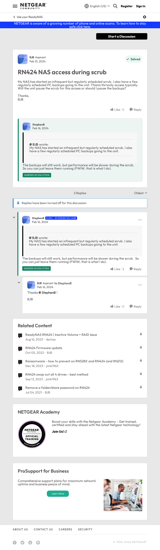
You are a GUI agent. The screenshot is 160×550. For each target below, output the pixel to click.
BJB (31, 57)
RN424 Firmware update (43, 348)
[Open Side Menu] (15, 6)
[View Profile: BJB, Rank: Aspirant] (23, 59)
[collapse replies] (14, 217)
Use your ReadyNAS (30, 17)
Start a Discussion (121, 36)
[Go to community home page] (33, 6)
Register (127, 6)
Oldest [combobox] (140, 193)
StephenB (38, 124)
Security (85, 529)
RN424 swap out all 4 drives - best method (56, 374)
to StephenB (63, 283)
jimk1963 (52, 365)
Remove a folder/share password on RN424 (57, 388)
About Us (20, 529)
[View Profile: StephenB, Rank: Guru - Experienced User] (26, 220)
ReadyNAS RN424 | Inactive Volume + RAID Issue (61, 334)
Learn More (58, 493)
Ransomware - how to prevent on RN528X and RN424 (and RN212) (74, 361)
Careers (65, 529)
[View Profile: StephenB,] (26, 126)
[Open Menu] (144, 17)
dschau (51, 339)
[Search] (115, 6)
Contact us (43, 529)
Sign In (140, 6)
